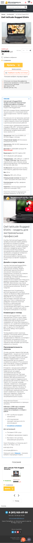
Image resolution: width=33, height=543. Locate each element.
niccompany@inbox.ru (16, 518)
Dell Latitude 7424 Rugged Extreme (14, 468)
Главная (3, 14)
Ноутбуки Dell (10, 14)
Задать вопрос (16, 69)
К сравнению (7, 60)
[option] (16, 33)
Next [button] (18, 495)
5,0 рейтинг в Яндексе (14, 425)
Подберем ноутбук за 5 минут (18, 73)
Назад (17, 501)
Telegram (18, 453)
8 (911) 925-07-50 (18, 512)
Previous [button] (14, 495)
